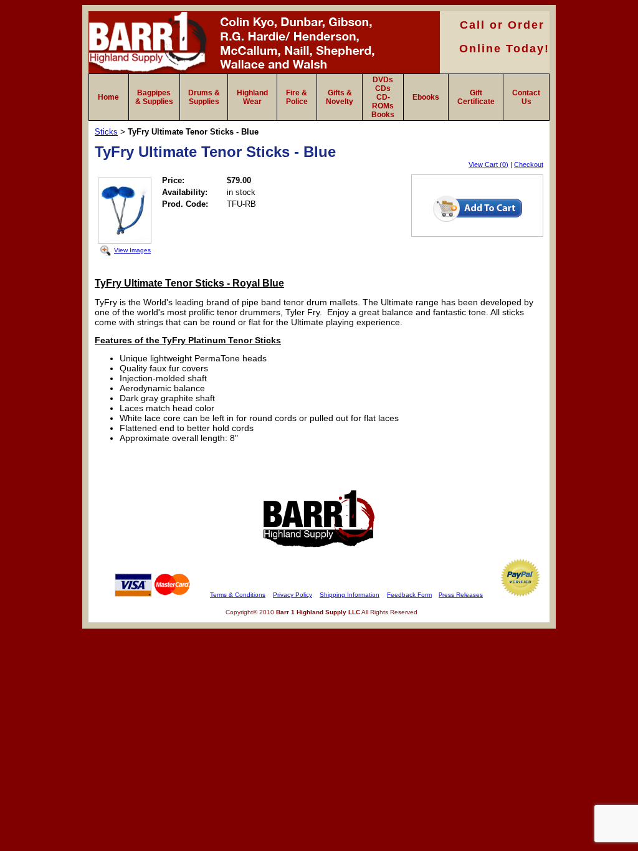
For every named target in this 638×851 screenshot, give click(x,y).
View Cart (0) (488, 164)
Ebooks (425, 97)
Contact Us (526, 97)
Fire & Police (297, 97)
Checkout (528, 164)
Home (108, 97)
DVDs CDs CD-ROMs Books (382, 97)
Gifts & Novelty (339, 97)
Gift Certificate (476, 97)
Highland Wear (252, 97)
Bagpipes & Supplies (154, 97)
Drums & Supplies (204, 97)
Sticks (106, 131)
